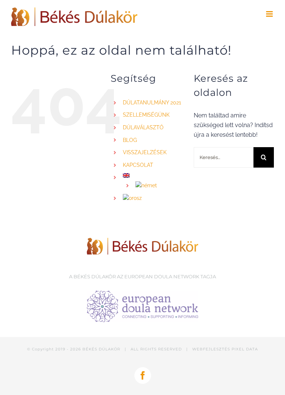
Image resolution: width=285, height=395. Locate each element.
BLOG (130, 140)
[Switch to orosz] (152, 198)
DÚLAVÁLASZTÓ (143, 127)
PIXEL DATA (245, 349)
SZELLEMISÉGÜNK (146, 115)
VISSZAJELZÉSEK (145, 152)
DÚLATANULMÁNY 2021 (152, 103)
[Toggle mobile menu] (270, 14)
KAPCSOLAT (138, 165)
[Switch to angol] (152, 175)
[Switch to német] (159, 185)
